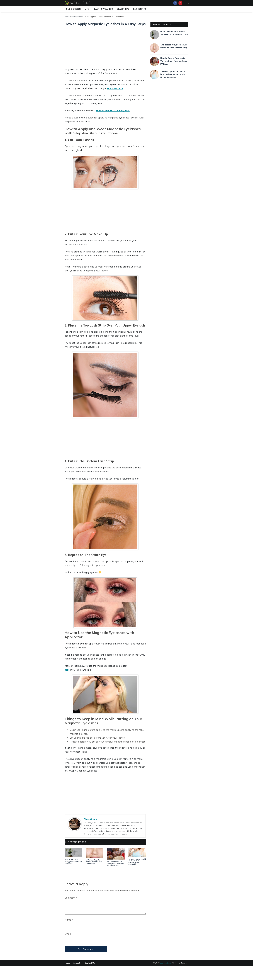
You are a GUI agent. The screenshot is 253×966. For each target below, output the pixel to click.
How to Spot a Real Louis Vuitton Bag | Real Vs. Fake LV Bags (115, 863)
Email (69, 933)
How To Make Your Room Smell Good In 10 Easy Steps (73, 861)
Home (67, 17)
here (67, 669)
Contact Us (90, 963)
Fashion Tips (139, 9)
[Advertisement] (105, 47)
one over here (115, 88)
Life (87, 9)
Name (69, 919)
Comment (71, 897)
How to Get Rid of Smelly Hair (113, 110)
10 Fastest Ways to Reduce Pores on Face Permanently (94, 861)
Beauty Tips (123, 9)
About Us (77, 963)
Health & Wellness (103, 9)
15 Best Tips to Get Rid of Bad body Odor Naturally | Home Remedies (137, 861)
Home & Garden (73, 9)
